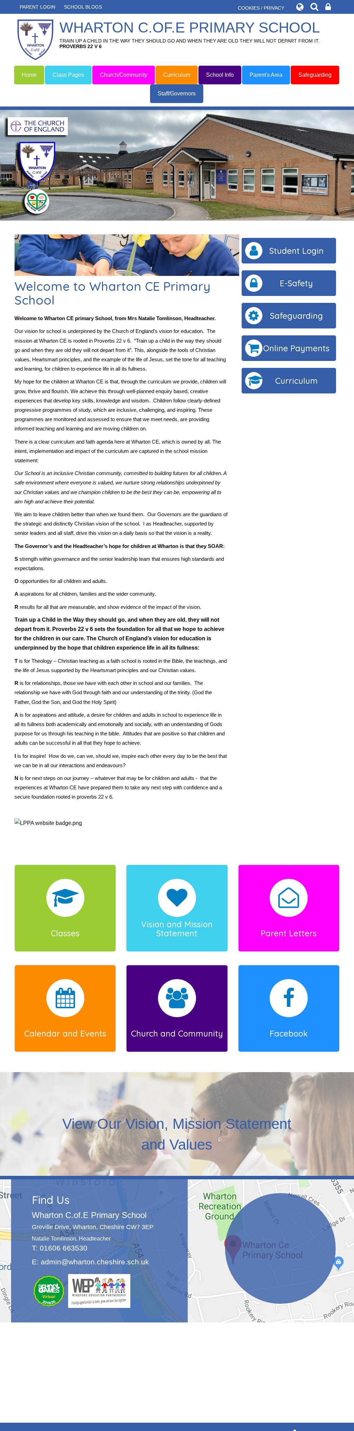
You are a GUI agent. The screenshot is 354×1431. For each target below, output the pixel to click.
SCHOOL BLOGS (83, 7)
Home (29, 75)
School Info (220, 75)
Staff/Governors (177, 93)
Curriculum (176, 75)
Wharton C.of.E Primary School (189, 34)
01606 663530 (63, 1248)
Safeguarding (315, 75)
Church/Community (123, 75)
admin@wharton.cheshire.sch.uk (95, 1262)
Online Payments (296, 348)
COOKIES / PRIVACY (261, 8)
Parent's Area (266, 75)
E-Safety (296, 283)
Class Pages (68, 75)
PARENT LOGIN (37, 7)
